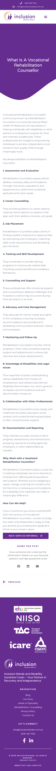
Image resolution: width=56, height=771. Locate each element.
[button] (45, 16)
